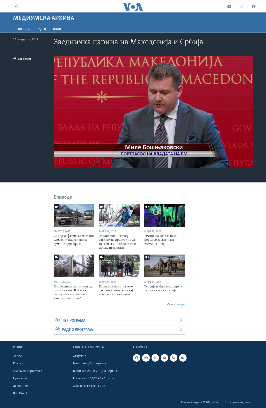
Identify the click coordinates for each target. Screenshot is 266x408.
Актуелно (79, 356)
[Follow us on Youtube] (164, 358)
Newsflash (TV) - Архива (89, 363)
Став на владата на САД (89, 386)
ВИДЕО (41, 29)
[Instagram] (241, 7)
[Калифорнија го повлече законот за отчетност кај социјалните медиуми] (119, 266)
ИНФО (57, 29)
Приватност (21, 378)
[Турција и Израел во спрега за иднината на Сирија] (164, 266)
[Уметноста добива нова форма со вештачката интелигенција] (164, 215)
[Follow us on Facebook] (136, 358)
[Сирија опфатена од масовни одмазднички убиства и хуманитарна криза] (74, 215)
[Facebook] (254, 7)
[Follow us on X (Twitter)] (155, 358)
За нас (17, 356)
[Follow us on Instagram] (146, 358)
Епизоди (23, 29)
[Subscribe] (183, 358)
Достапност (21, 386)
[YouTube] (229, 7)
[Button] (22, 59)
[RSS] (173, 358)
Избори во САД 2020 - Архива (93, 378)
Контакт (19, 363)
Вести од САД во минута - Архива (96, 371)
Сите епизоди (176, 304)
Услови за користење (27, 371)
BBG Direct (20, 393)
